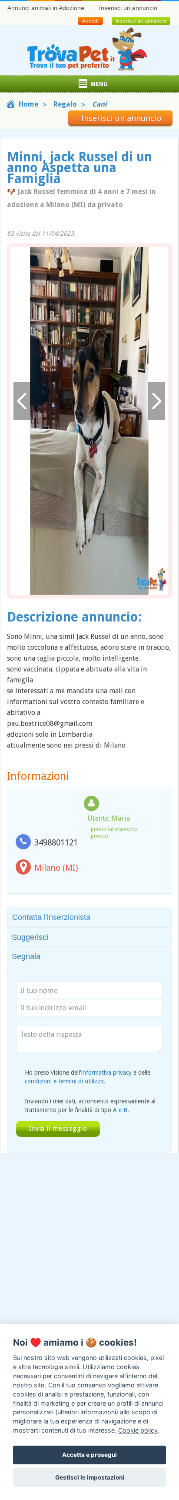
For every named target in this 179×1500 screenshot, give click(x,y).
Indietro (22, 401)
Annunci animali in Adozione (45, 7)
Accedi (90, 20)
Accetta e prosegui (89, 1454)
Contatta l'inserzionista (51, 917)
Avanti (156, 401)
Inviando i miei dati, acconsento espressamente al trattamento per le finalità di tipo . (90, 1105)
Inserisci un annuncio (128, 7)
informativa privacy (106, 1072)
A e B (120, 1109)
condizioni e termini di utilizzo (64, 1081)
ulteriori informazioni (86, 1412)
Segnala (26, 956)
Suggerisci (30, 937)
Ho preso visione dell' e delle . (87, 1077)
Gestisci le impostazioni (89, 1477)
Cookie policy (138, 1430)
